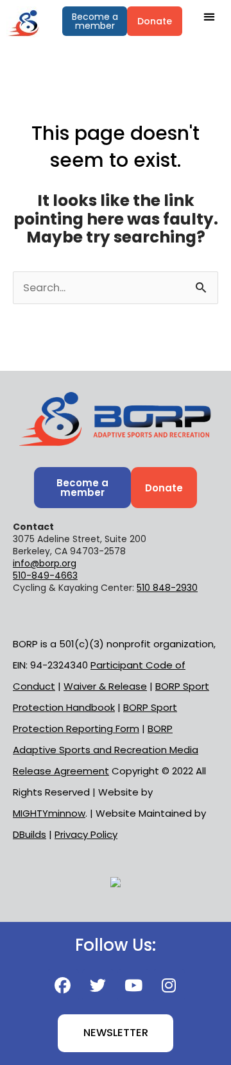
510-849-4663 (45, 575)
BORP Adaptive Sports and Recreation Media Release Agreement (105, 750)
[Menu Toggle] (209, 16)
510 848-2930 (167, 587)
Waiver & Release (105, 686)
